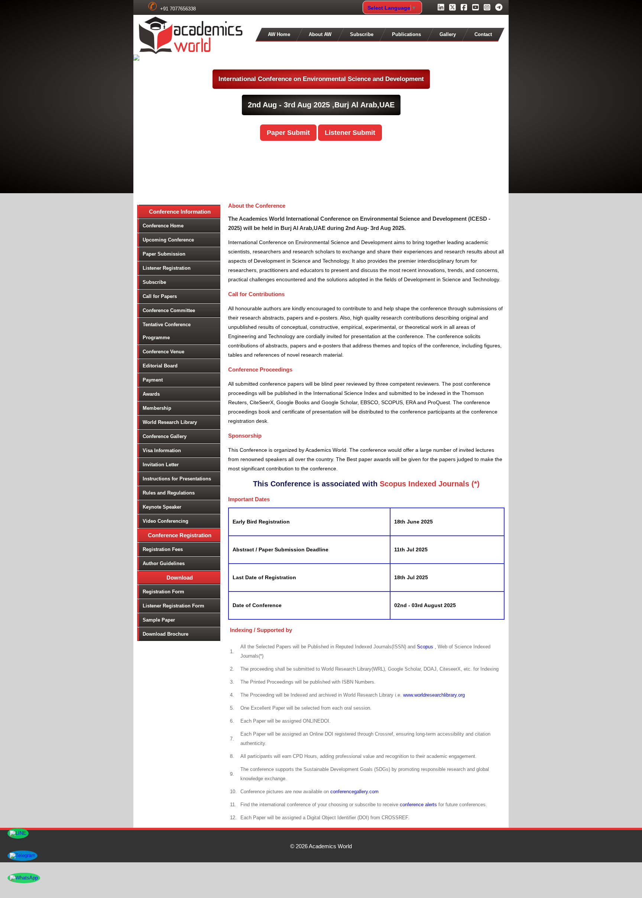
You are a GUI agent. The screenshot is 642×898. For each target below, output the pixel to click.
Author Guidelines (164, 563)
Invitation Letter (161, 464)
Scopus (426, 646)
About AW (320, 34)
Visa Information (162, 450)
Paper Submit (288, 132)
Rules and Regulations (169, 493)
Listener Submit (350, 132)
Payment (153, 380)
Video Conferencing (165, 521)
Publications (406, 34)
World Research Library (170, 422)
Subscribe (361, 34)
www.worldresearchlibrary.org (434, 695)
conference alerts (418, 804)
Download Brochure (165, 634)
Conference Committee (169, 310)
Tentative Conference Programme (167, 331)
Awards (151, 394)
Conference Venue (163, 351)
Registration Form (163, 591)
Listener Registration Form (173, 606)
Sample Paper (159, 620)
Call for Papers (160, 296)
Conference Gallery (165, 436)
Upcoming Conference (168, 240)
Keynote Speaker (162, 507)
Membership (157, 408)
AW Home (279, 34)
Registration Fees (163, 549)
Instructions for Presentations (177, 479)
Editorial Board (160, 366)
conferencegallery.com (354, 791)
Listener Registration (167, 268)
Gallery (448, 34)
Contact (483, 34)
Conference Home (163, 225)
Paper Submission (164, 254)
